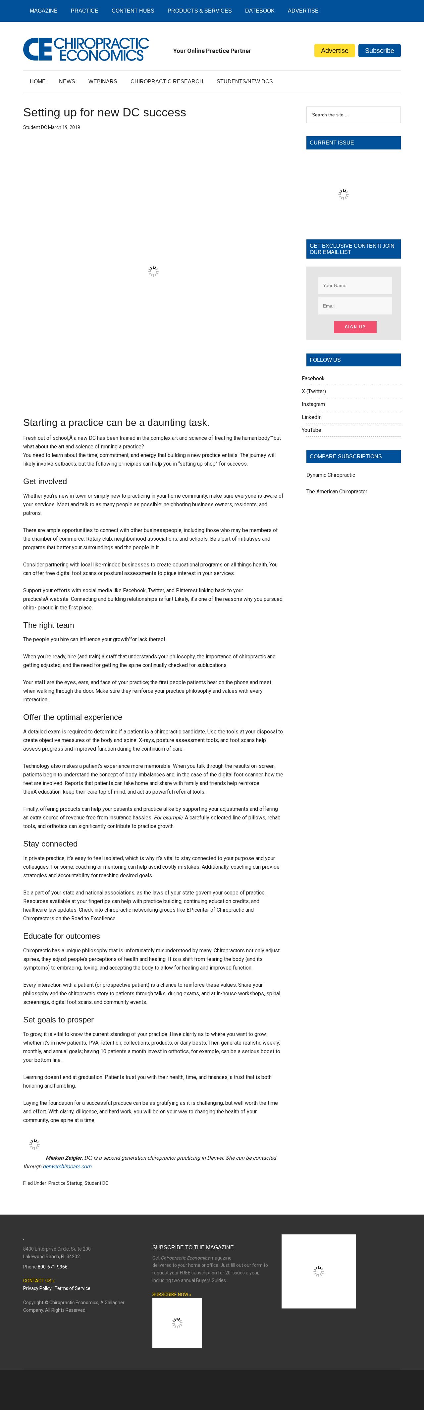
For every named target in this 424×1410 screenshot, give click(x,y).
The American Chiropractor (336, 491)
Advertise (334, 50)
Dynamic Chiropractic (330, 475)
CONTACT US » (39, 1280)
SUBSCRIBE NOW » (171, 1294)
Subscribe (379, 50)
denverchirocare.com (67, 1166)
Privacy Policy (37, 1288)
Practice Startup (65, 1183)
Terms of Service (72, 1288)
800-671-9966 (53, 1266)
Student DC (96, 1183)
